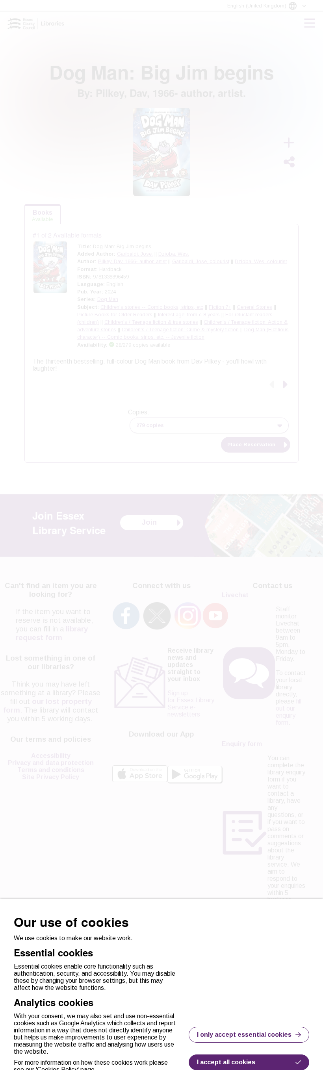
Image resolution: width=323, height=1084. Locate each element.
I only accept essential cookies (244, 1034)
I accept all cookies (226, 1062)
